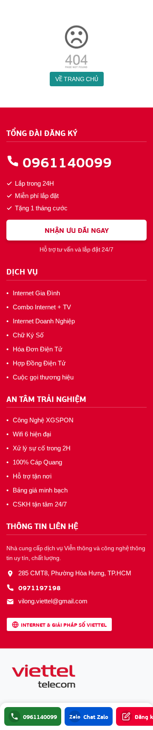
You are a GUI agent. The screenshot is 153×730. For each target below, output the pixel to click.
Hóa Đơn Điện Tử (37, 349)
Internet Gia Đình (36, 293)
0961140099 (67, 161)
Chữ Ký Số (28, 335)
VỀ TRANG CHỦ (76, 79)
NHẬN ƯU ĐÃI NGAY (77, 230)
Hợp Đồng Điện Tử (39, 363)
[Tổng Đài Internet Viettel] (44, 676)
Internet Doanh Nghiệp (44, 321)
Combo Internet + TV (42, 307)
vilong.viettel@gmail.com (53, 601)
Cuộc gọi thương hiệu (43, 377)
